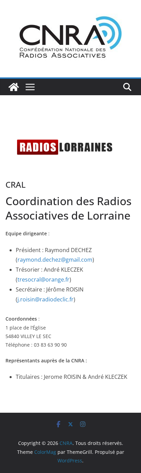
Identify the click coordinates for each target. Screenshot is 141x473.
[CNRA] (13, 87)
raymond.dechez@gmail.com (54, 259)
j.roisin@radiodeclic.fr (45, 299)
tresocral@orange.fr (43, 279)
